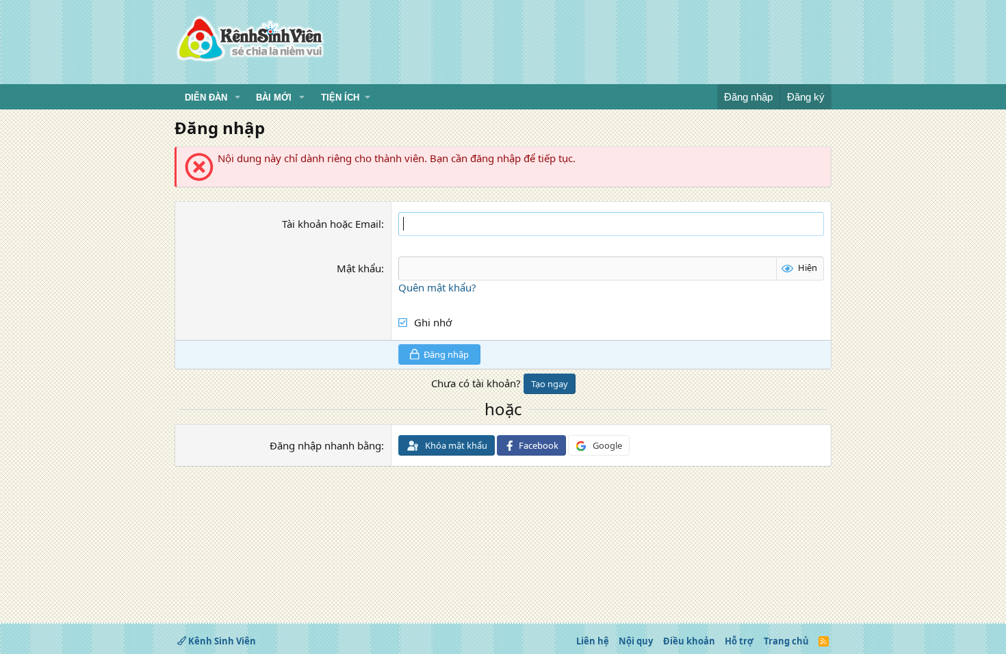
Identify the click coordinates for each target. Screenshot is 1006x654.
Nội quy (636, 641)
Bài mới (274, 97)
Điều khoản (689, 641)
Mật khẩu (359, 268)
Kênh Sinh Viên (221, 641)
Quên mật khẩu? (437, 287)
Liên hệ (592, 641)
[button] (237, 97)
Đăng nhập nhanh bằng (325, 445)
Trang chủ (786, 641)
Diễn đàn (206, 97)
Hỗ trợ (739, 641)
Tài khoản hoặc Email (331, 224)
